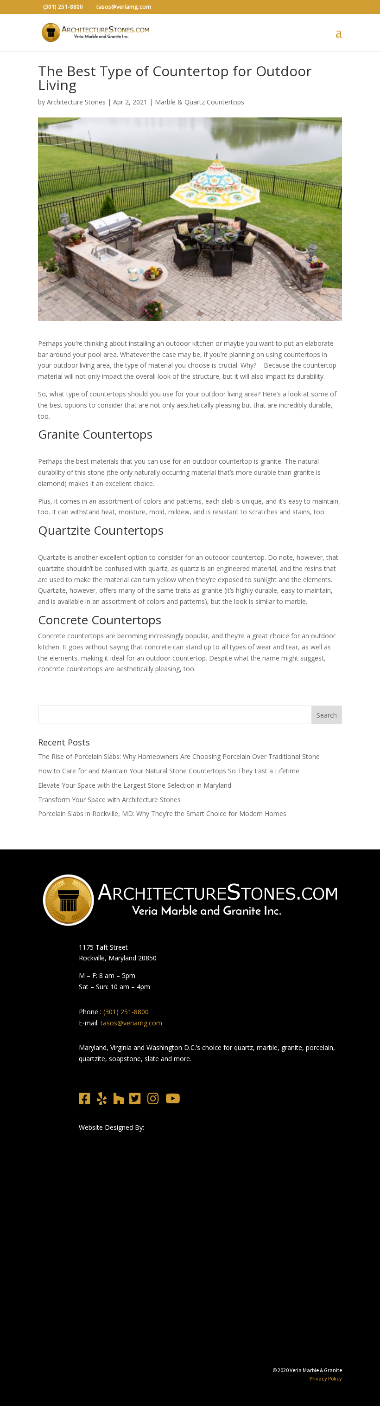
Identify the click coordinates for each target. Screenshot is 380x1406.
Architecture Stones (76, 101)
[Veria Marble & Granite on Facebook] (87, 1100)
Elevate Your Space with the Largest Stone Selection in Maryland (134, 785)
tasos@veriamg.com (131, 1022)
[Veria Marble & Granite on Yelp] (104, 1100)
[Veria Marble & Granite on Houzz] (121, 1100)
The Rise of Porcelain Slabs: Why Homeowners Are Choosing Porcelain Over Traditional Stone (179, 756)
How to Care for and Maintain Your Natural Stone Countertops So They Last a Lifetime (168, 770)
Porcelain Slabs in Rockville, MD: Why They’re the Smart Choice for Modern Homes (162, 813)
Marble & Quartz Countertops (199, 101)
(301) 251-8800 (126, 1011)
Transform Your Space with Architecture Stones (109, 799)
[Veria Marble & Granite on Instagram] (155, 1100)
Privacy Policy (326, 1378)
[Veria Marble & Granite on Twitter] (137, 1100)
